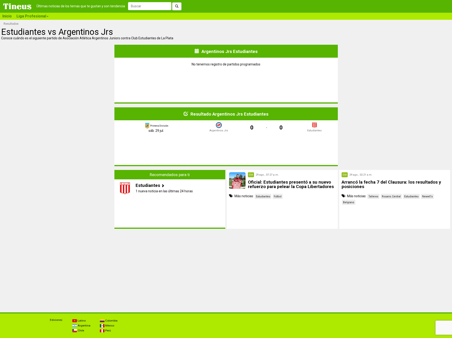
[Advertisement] (57, 199)
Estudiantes (263, 196)
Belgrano (348, 202)
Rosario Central (391, 196)
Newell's (427, 196)
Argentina (83, 325)
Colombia (111, 320)
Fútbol (278, 196)
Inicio (7, 16)
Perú (108, 330)
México (109, 325)
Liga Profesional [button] (31, 16)
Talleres (373, 196)
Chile (80, 330)
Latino (81, 320)
